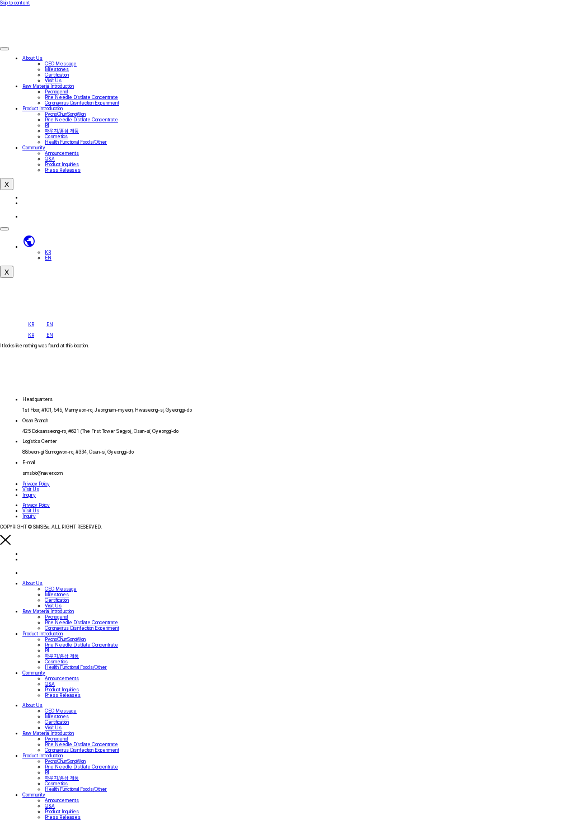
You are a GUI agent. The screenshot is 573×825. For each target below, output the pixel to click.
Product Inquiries (62, 164)
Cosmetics (56, 136)
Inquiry (29, 495)
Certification (57, 75)
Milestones (57, 69)
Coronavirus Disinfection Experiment (82, 103)
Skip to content (15, 3)
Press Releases (63, 170)
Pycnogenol (56, 92)
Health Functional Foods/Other (76, 142)
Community (33, 147)
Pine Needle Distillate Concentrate (81, 97)
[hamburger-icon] (4, 48)
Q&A (50, 159)
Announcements (62, 153)
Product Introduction (42, 108)
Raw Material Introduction (48, 86)
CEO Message (61, 64)
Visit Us (53, 80)
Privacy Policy (36, 484)
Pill (47, 125)
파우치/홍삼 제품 (62, 131)
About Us (32, 58)
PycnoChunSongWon (65, 114)
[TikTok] (28, 216)
